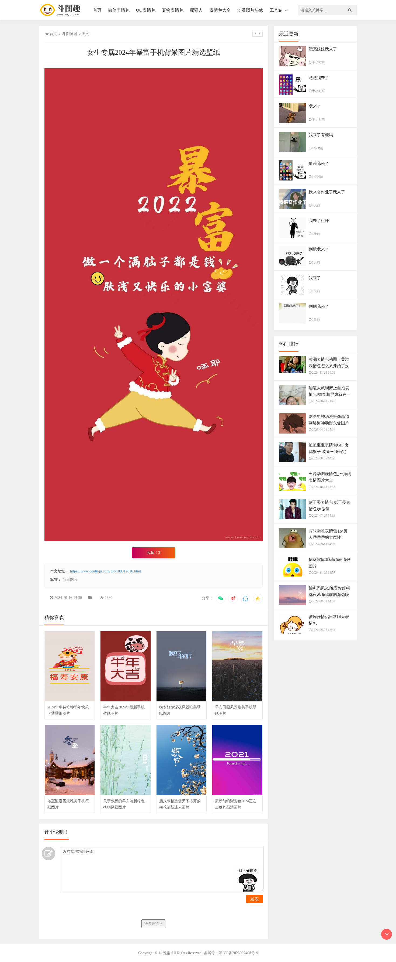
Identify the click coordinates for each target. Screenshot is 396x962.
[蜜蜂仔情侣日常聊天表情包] (292, 629)
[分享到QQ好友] (245, 598)
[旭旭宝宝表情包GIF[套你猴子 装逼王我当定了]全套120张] (292, 458)
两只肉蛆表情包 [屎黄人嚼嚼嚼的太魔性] (328, 534)
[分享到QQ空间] (258, 598)
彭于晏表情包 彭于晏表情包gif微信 (329, 505)
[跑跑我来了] (292, 90)
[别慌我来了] (292, 265)
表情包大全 (220, 10)
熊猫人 (196, 10)
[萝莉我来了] (292, 177)
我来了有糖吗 (321, 135)
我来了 (315, 106)
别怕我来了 (319, 306)
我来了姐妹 (319, 221)
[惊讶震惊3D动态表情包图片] (292, 572)
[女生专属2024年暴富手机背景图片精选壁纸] (153, 540)
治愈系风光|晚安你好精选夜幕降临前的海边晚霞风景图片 (329, 594)
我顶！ (153, 553)
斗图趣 (164, 953)
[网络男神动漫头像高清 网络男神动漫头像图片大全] (292, 429)
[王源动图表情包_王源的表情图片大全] (292, 486)
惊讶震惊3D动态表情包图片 (329, 562)
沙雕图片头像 (250, 10)
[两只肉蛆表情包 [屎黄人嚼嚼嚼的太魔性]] (292, 544)
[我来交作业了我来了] (292, 204)
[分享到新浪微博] (233, 598)
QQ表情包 (145, 10)
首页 (97, 10)
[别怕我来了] (292, 319)
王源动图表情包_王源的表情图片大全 (330, 477)
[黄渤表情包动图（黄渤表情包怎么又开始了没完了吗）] (292, 367)
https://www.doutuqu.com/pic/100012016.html (105, 571)
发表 (254, 899)
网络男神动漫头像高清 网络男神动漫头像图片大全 (329, 423)
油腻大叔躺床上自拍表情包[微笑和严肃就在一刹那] (329, 394)
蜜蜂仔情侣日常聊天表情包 (329, 620)
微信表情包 (119, 10)
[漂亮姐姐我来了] (292, 62)
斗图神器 (69, 34)
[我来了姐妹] (292, 233)
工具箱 (276, 10)
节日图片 (70, 580)
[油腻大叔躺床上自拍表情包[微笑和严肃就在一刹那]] (292, 401)
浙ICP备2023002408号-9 (238, 953)
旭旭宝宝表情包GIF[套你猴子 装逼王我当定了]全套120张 (329, 451)
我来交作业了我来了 (327, 192)
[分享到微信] (220, 598)
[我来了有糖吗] (292, 148)
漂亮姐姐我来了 (323, 49)
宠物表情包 (172, 10)
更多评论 (152, 924)
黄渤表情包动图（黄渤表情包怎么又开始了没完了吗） (329, 365)
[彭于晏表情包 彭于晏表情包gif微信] (292, 512)
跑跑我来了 (319, 78)
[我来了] (292, 119)
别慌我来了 (319, 249)
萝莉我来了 (319, 163)
